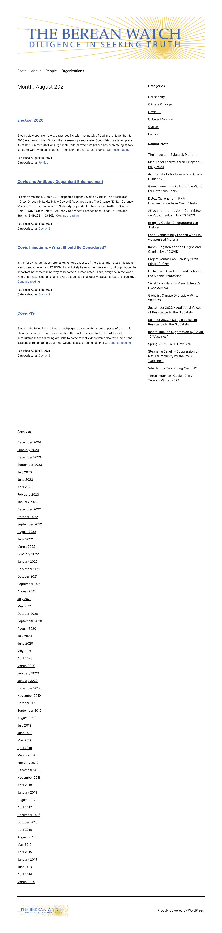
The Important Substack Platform (173, 154)
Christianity (156, 97)
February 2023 (28, 494)
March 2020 (26, 666)
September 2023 (29, 464)
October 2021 (27, 576)
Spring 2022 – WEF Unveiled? (169, 344)
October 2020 (27, 613)
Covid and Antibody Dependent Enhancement (60, 181)
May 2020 (24, 651)
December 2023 (29, 457)
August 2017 (26, 800)
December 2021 (28, 569)
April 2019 (24, 748)
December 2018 (28, 770)
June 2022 (25, 539)
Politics (43, 162)
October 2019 (27, 703)
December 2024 (29, 442)
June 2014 (25, 867)
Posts (21, 71)
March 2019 (26, 755)
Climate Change (160, 104)
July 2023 (24, 472)
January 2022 (27, 561)
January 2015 (27, 859)
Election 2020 (30, 120)
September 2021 (29, 584)
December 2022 (29, 509)
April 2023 (24, 487)
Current (153, 127)
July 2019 (24, 725)
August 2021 (26, 591)
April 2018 (24, 785)
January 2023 (27, 502)
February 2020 (28, 673)
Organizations (72, 71)
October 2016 (27, 822)
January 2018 (27, 792)
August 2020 (26, 628)
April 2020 (24, 658)
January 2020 (27, 681)
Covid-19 (44, 228)
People (51, 71)
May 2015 (24, 844)
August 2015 (26, 837)
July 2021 (24, 599)
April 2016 (24, 829)
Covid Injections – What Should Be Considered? (61, 247)
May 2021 (24, 606)
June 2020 (25, 643)
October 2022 (27, 517)
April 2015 (24, 852)
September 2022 (29, 524)
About (36, 71)
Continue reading (118, 149)
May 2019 (24, 740)
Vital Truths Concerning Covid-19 (172, 368)
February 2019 (27, 762)
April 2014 (24, 874)
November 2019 (29, 695)
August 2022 (26, 532)
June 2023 (25, 479)
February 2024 (28, 450)
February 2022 (28, 554)
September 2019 (29, 710)
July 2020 (24, 636)
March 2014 (26, 882)
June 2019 (24, 733)
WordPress (196, 910)
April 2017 (24, 807)
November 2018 (29, 777)
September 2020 (29, 621)
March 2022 (26, 546)
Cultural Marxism (160, 119)
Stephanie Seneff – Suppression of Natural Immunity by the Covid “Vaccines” (173, 356)
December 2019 (28, 688)
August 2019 (26, 718)
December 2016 (28, 815)
